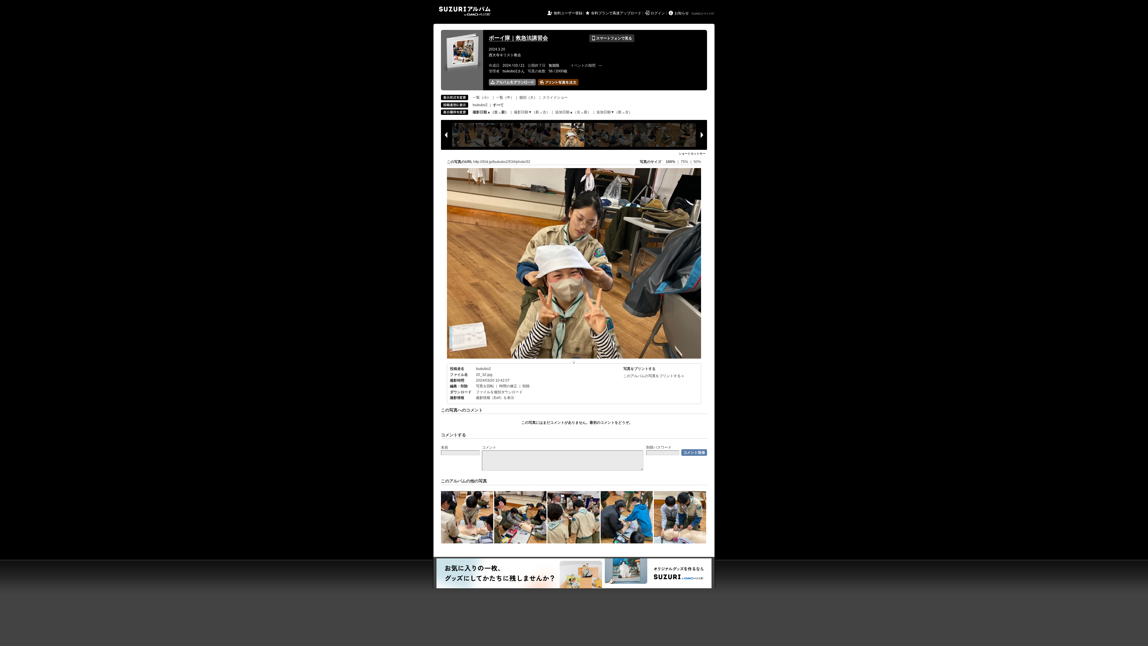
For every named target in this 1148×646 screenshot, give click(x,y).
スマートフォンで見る (612, 38)
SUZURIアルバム (464, 11)
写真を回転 (485, 386)
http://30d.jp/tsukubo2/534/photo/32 (501, 162)
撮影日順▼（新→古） (532, 112)
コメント (489, 447)
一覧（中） (505, 97)
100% (670, 162)
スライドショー (555, 97)
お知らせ (681, 13)
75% (685, 162)
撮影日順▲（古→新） (491, 112)
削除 (526, 386)
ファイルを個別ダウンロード (499, 392)
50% (697, 162)
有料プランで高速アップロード (616, 13)
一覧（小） (482, 97)
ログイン (658, 13)
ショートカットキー (692, 153)
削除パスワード (658, 447)
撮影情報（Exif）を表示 (495, 398)
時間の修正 (508, 386)
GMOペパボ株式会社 (703, 14)
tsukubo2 (480, 105)
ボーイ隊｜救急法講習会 (518, 38)
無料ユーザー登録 (568, 13)
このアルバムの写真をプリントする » (653, 376)
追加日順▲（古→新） (573, 112)
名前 (444, 447)
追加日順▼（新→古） (614, 112)
